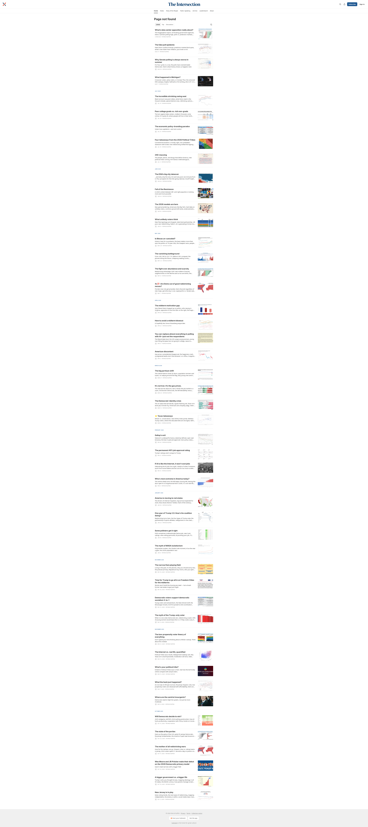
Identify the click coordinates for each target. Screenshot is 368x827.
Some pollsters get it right (166, 531)
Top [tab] (163, 24)
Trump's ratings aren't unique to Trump (168, 453)
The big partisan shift (164, 371)
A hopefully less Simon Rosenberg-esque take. (170, 323)
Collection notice (197, 813)
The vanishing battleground (167, 254)
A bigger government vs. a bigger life (171, 777)
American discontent (164, 351)
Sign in (362, 4)
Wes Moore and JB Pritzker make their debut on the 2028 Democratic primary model (174, 763)
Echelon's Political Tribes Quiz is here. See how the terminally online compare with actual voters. (175, 671)
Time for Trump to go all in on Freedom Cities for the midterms (174, 581)
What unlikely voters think (166, 219)
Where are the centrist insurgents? (170, 697)
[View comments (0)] (169, 72)
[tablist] (164, 24)
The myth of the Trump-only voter (170, 615)
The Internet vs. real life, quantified (170, 652)
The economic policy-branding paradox (172, 126)
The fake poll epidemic (165, 45)
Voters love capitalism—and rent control (168, 129)
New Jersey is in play (164, 792)
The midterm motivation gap (167, 306)
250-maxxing (161, 155)
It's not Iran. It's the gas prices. (168, 386)
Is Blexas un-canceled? (165, 239)
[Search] (340, 4)
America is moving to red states (169, 498)
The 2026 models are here (166, 204)
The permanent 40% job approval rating (172, 450)
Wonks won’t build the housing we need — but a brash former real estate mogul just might (173, 586)
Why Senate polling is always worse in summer (171, 61)
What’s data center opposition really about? (174, 30)
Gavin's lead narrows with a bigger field (168, 767)
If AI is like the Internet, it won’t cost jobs (172, 464)
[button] (156, 11)
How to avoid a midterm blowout (169, 321)
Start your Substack (179, 818)
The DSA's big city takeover (167, 174)
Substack (174, 823)
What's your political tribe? (167, 667)
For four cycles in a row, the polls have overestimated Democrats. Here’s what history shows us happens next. (173, 66)
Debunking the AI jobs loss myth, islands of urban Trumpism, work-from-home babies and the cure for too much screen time (175, 467)
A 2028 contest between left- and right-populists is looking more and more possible (174, 193)
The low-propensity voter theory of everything (170, 635)
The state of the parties (165, 731)
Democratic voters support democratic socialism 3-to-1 (172, 599)
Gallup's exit (160, 435)
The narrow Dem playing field (168, 565)
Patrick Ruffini (166, 36)
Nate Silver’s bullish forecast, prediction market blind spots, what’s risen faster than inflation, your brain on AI (174, 48)
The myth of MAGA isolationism (169, 546)
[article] (184, 34)
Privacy (183, 813)
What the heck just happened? (168, 682)
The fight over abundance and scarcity (172, 269)
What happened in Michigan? (168, 77)
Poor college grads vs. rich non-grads (171, 111)
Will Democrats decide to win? (168, 716)
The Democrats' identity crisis (168, 401)
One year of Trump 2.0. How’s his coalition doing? (173, 514)
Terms (188, 813)
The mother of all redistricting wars (170, 746)
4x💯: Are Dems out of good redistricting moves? (173, 285)
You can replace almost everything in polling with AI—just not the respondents (174, 335)
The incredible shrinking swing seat (170, 96)
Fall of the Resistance (164, 189)
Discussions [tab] (169, 24)
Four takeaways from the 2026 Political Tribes (175, 140)
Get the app (193, 818)
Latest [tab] (158, 24)
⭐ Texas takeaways (164, 416)
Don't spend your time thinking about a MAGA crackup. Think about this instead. (175, 640)
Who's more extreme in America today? (172, 479)
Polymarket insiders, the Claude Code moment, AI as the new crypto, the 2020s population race (175, 549)
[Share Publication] (344, 4)
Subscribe (352, 4)
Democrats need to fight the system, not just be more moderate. (172, 701)
